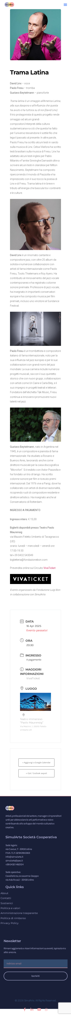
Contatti (6, 898)
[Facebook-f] (24, 1009)
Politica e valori (10, 908)
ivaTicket (50, 567)
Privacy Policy (10, 923)
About (4, 893)
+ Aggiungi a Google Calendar (36, 762)
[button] (65, 4)
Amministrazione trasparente (19, 913)
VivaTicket (33, 678)
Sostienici (7, 903)
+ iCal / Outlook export (36, 773)
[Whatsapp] (46, 1009)
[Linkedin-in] (31, 1009)
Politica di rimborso (13, 918)
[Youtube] (39, 1009)
